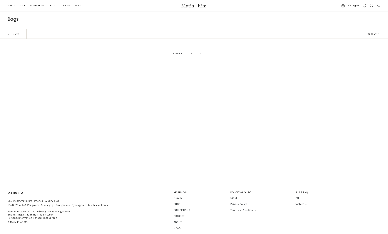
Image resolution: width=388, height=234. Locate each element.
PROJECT (179, 215)
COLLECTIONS (182, 210)
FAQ (297, 197)
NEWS (177, 228)
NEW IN (178, 197)
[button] (22, 5)
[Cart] (378, 5)
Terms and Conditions (243, 210)
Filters (15, 33)
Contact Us (301, 203)
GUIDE (234, 197)
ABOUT (178, 222)
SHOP (177, 203)
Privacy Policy (238, 203)
